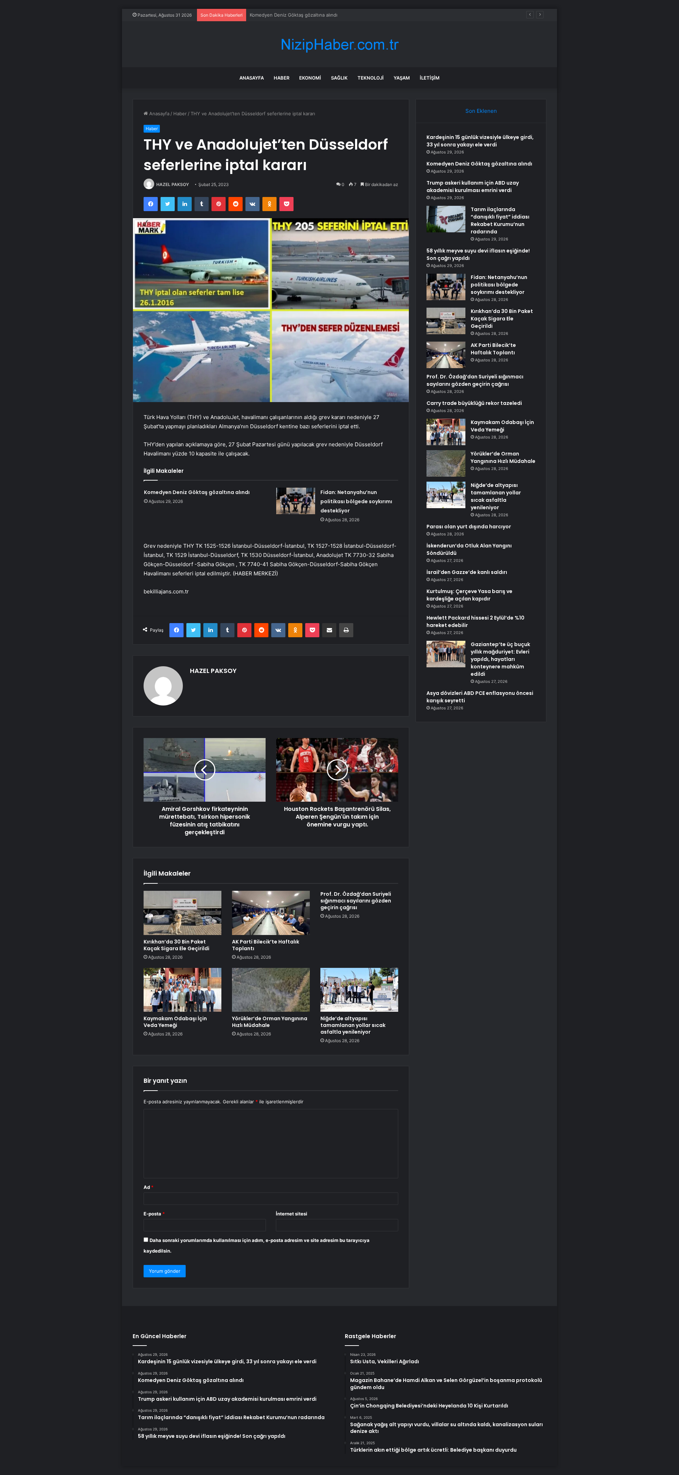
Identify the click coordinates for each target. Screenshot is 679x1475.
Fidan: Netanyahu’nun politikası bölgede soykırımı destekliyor (356, 501)
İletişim (430, 78)
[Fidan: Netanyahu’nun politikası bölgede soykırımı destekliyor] (295, 501)
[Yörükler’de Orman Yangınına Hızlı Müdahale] (271, 990)
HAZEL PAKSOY (172, 184)
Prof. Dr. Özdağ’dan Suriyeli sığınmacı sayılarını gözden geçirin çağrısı (355, 900)
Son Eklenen (481, 111)
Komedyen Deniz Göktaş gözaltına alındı (197, 492)
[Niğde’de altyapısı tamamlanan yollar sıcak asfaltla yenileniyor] (359, 990)
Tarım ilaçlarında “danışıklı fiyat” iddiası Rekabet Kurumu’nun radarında (500, 220)
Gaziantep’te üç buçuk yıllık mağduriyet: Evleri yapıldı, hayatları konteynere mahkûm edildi (500, 659)
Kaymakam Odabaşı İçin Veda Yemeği (175, 1022)
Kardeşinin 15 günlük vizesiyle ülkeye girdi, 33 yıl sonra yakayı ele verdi (480, 141)
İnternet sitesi (291, 1213)
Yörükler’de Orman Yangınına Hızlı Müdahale (269, 1022)
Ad (148, 1187)
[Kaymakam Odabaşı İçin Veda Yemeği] (182, 990)
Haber (281, 78)
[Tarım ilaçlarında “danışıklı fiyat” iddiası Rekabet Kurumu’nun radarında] (445, 219)
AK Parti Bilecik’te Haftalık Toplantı (265, 945)
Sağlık (339, 78)
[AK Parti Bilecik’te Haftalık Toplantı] (271, 913)
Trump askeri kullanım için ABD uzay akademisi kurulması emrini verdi (325, 15)
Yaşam (402, 78)
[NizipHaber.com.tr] (339, 44)
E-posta (154, 1213)
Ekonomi (310, 78)
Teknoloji (371, 78)
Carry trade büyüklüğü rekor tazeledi (474, 403)
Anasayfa (251, 78)
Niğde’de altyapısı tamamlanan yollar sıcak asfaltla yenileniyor (352, 1025)
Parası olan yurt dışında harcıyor (468, 526)
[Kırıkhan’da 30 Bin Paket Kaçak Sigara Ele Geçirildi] (182, 913)
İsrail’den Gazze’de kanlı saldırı (466, 572)
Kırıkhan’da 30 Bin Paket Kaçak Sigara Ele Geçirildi (176, 945)
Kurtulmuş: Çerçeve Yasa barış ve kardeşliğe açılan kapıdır (469, 595)
